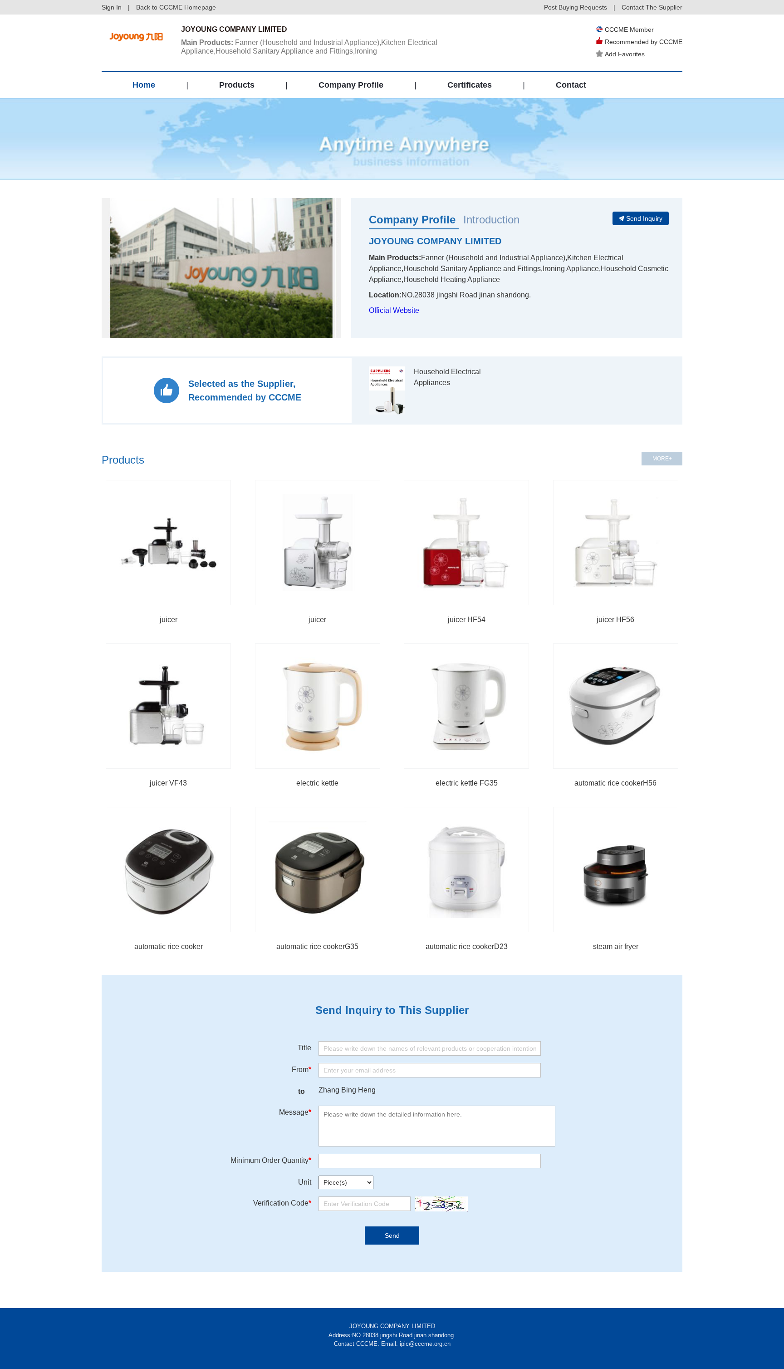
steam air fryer (615, 946)
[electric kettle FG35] (466, 706)
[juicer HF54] (466, 542)
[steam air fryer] (615, 869)
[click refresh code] (439, 1203)
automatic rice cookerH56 (615, 783)
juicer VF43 (168, 783)
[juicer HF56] (615, 542)
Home (143, 84)
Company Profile (350, 84)
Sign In (112, 7)
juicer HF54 (466, 619)
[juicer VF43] (168, 706)
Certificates (469, 84)
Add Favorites (625, 54)
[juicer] (168, 542)
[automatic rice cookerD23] (466, 869)
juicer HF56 (615, 619)
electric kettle (317, 783)
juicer (168, 619)
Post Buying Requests (575, 7)
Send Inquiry (644, 218)
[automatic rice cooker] (168, 869)
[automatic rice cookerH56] (615, 706)
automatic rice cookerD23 (467, 946)
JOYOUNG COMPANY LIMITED (435, 241)
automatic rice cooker (168, 946)
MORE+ (662, 458)
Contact (571, 84)
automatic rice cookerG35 (317, 946)
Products (237, 84)
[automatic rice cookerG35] (317, 869)
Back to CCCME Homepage (176, 7)
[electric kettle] (317, 706)
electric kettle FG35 (467, 783)
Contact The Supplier (652, 7)
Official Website (394, 310)
